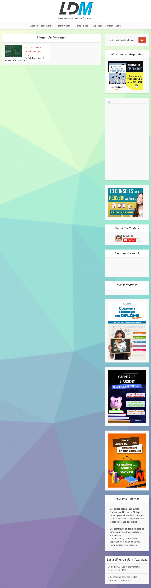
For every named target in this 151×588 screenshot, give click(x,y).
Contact (109, 25)
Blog (118, 25)
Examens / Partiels (32, 47)
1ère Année (47, 25)
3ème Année (81, 25)
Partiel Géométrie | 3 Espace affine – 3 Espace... (24, 59)
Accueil (34, 25)
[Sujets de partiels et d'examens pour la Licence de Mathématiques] (75, 11)
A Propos (97, 25)
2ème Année (64, 25)
